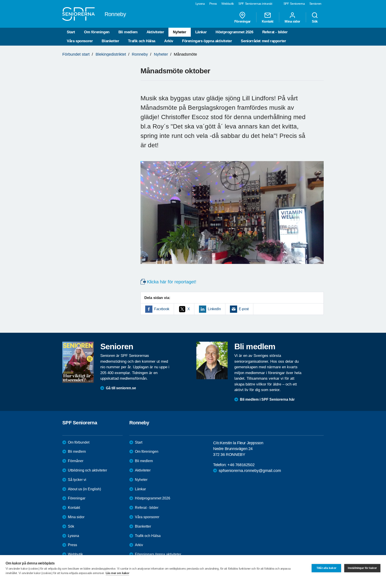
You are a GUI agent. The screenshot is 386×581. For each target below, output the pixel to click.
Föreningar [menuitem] (242, 21)
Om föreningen (96, 32)
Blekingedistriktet (111, 54)
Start (71, 32)
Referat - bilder (275, 32)
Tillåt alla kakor (326, 568)
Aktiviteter (155, 32)
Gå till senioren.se (121, 388)
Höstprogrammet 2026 (234, 32)
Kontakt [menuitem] (267, 21)
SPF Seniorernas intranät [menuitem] (255, 3)
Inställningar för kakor (362, 568)
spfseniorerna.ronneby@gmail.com (250, 470)
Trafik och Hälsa (141, 41)
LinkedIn (214, 309)
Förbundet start (76, 54)
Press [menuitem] (213, 3)
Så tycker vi (77, 480)
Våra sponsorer (80, 41)
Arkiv (168, 41)
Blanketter (110, 41)
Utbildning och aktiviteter (87, 470)
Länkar (201, 32)
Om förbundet (78, 442)
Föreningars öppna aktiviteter (207, 41)
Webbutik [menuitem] (227, 3)
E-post (244, 309)
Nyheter (179, 32)
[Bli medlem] (212, 360)
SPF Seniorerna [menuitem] (294, 3)
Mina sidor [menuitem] (292, 21)
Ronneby (140, 54)
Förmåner (75, 461)
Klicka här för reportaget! (171, 281)
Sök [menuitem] (315, 21)
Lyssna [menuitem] (200, 3)
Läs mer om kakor (117, 573)
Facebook (161, 309)
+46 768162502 (240, 465)
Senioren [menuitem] (315, 3)
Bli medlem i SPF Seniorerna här (267, 399)
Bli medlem (128, 32)
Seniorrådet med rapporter (263, 41)
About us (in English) (84, 489)
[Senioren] (78, 362)
